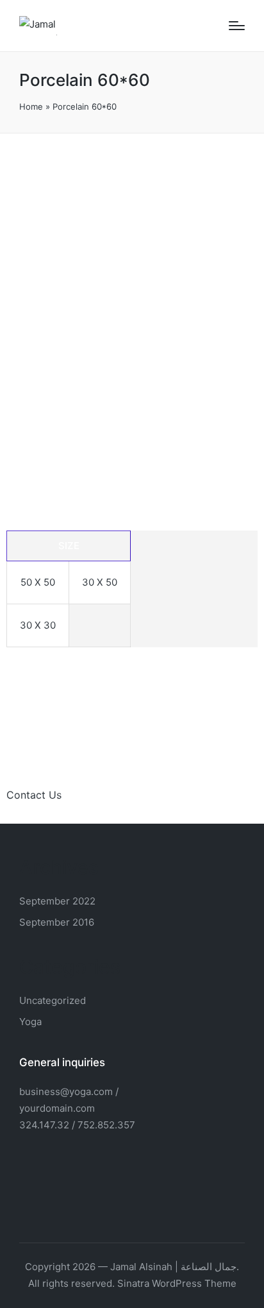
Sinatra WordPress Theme (176, 1283)
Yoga (30, 1021)
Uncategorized (52, 1000)
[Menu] (237, 25)
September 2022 (57, 901)
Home (31, 106)
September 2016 (56, 922)
